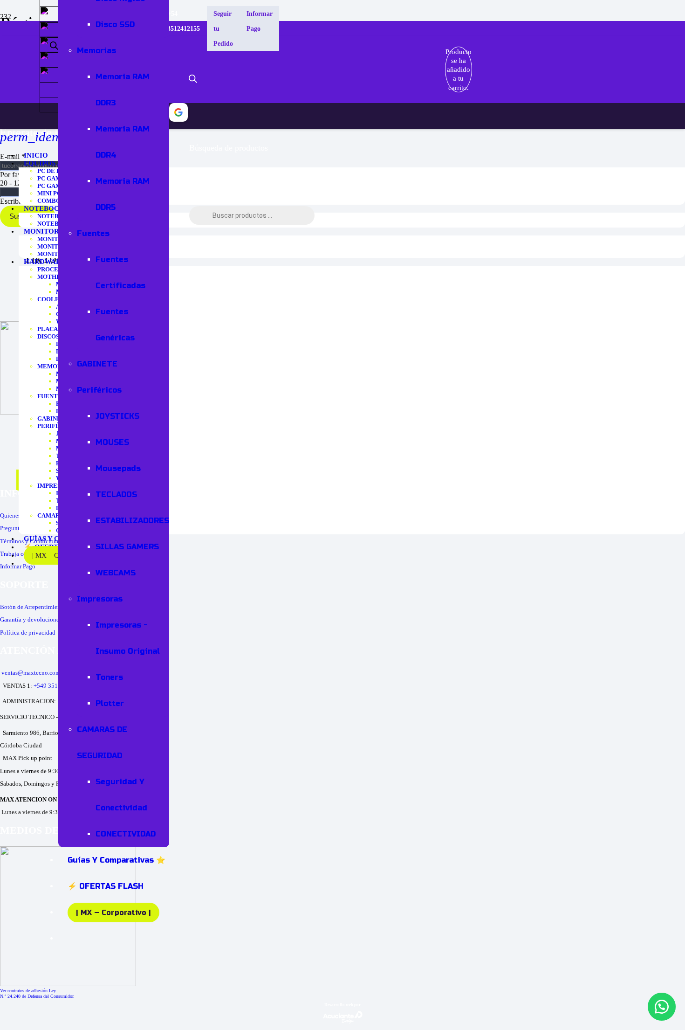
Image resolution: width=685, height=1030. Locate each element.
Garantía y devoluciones (31, 619)
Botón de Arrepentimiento (33, 606)
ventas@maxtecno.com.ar (33, 672)
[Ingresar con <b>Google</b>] (178, 116)
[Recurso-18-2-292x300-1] (68, 984)
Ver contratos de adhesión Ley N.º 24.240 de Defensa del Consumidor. (37, 993)
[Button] (433, 69)
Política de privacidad (27, 632)
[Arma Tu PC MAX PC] (361, 57)
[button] (662, 1007)
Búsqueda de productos (228, 147)
